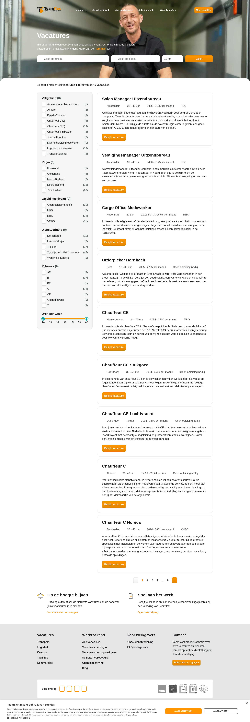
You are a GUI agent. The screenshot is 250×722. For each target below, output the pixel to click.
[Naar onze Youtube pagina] (84, 689)
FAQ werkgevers (137, 647)
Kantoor (42, 652)
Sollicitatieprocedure (95, 657)
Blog (85, 668)
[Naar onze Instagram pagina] (62, 689)
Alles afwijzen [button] (220, 711)
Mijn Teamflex (203, 10)
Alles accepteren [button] (183, 711)
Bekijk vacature (114, 137)
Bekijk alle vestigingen (186, 662)
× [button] (247, 703)
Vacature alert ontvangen (62, 612)
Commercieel (45, 662)
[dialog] (125, 711)
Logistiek (43, 647)
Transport (43, 642)
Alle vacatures (91, 642)
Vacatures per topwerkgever (99, 652)
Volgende (174, 580)
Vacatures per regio (94, 647)
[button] (83, 718)
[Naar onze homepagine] (49, 10)
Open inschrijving (148, 612)
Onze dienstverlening (140, 642)
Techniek (42, 657)
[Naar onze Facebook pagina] (69, 689)
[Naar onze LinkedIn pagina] (76, 689)
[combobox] (73, 58)
